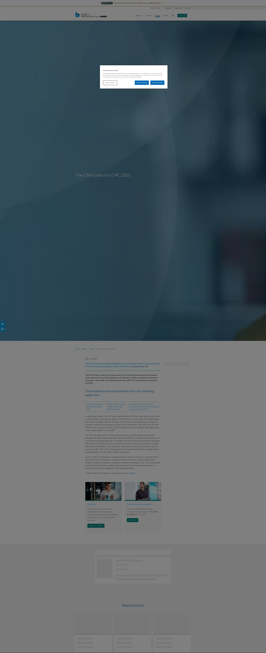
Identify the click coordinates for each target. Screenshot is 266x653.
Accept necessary (142, 82)
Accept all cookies (157, 82)
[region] (133, 77)
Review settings (110, 82)
